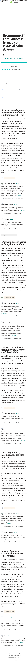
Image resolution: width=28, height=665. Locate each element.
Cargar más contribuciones (9, 235)
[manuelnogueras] (7, 66)
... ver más (19, 195)
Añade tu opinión (9, 178)
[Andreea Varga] (8, 66)
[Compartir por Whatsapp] (12, 54)
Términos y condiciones (14, 655)
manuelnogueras (10, 204)
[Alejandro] (4, 66)
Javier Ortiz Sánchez (11, 183)
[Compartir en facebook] (3, 54)
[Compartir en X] (6, 54)
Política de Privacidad (14, 653)
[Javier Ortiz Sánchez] (2, 66)
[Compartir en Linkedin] (9, 54)
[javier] (5, 66)
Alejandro (8, 219)
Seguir (17, 183)
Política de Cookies (14, 657)
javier (7, 635)
